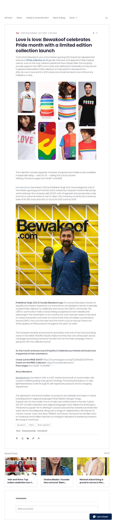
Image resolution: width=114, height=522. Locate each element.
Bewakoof (21, 425)
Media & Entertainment (37, 17)
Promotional (42, 430)
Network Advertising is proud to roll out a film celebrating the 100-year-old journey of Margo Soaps (91, 481)
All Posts (8, 17)
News (19, 17)
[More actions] (97, 33)
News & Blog (59, 17)
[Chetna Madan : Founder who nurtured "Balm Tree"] (57, 466)
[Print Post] (39, 438)
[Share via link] (33, 438)
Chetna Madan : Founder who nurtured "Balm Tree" (57, 481)
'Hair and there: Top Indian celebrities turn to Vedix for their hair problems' (20, 481)
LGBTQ (31, 425)
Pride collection (44, 425)
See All (106, 453)
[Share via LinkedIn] (28, 438)
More (72, 17)
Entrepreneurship (29, 430)
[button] (106, 18)
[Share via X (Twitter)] (22, 438)
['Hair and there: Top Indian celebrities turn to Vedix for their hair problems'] (21, 466)
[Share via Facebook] (17, 438)
